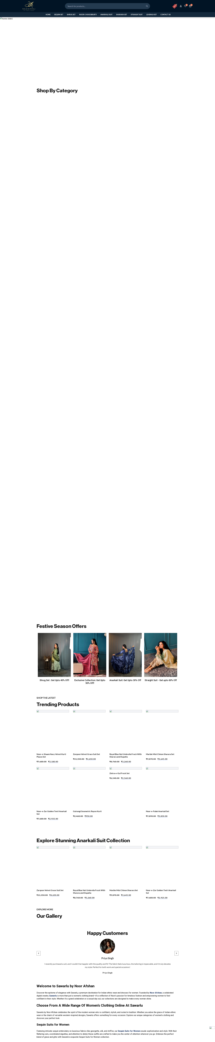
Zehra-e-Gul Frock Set (119, 773)
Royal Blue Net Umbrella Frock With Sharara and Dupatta (125, 755)
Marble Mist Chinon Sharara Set (160, 754)
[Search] (147, 6)
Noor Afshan (156, 993)
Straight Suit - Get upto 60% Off (161, 680)
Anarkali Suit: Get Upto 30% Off (125, 680)
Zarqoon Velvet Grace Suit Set (86, 754)
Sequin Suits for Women (129, 1031)
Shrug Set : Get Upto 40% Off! (54, 680)
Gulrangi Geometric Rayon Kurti (87, 811)
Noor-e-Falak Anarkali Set (157, 811)
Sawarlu (53, 996)
